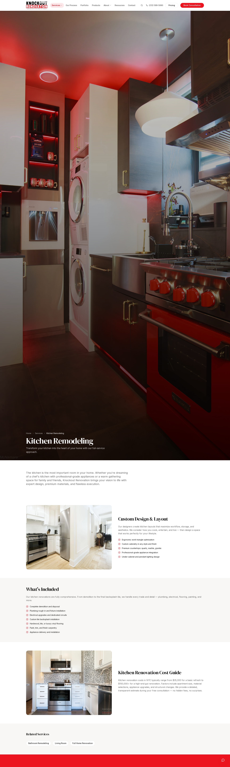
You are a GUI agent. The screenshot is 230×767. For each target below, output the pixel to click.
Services (56, 5)
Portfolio (85, 5)
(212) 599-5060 (156, 5)
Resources (120, 5)
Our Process (71, 5)
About (106, 5)
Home (28, 433)
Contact (131, 5)
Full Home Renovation (82, 743)
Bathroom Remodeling (38, 743)
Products (96, 5)
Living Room (60, 743)
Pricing (172, 5)
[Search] (142, 5)
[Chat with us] (223, 760)
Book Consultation (192, 5)
